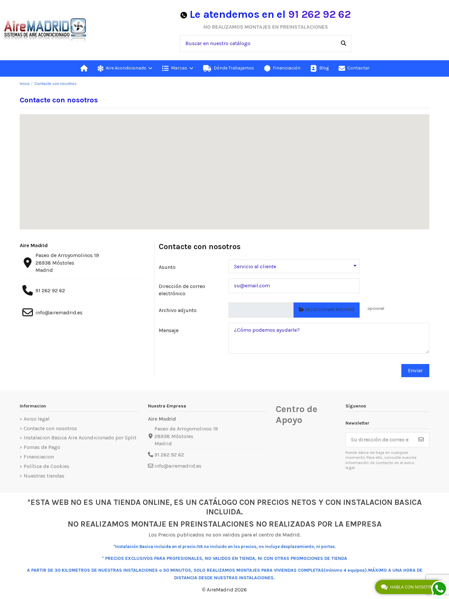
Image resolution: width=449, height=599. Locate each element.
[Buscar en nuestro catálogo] (343, 43)
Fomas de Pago (42, 447)
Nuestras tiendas (44, 476)
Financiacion (39, 457)
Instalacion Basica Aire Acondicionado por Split (80, 437)
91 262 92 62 (319, 14)
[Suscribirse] (421, 440)
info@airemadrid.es (59, 312)
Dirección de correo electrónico (182, 290)
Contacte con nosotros (50, 428)
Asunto (167, 267)
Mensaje (168, 330)
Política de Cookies (46, 466)
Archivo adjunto (178, 310)
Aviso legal (37, 419)
